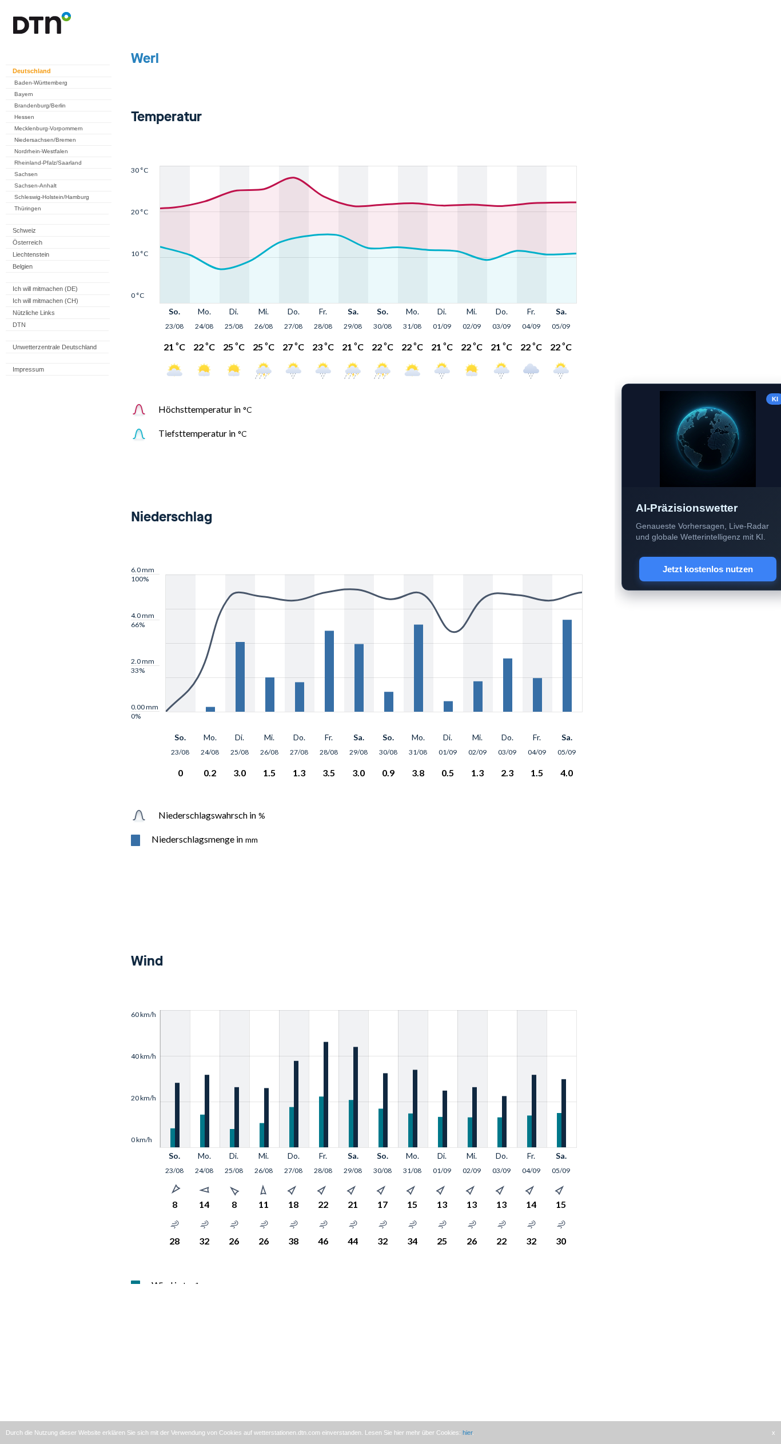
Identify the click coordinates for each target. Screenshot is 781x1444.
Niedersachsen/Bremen (45, 140)
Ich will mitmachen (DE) (45, 288)
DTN (19, 324)
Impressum (28, 369)
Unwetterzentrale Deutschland (55, 347)
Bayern (23, 94)
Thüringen (27, 208)
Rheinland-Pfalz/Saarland (48, 162)
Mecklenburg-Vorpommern (48, 128)
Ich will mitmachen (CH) (45, 300)
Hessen (24, 117)
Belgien (23, 266)
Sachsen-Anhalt (35, 185)
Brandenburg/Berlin (40, 105)
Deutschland (32, 70)
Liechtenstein (31, 254)
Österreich (27, 242)
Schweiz (24, 230)
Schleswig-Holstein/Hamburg (51, 197)
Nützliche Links (34, 312)
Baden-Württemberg (40, 82)
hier (467, 1432)
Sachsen (26, 174)
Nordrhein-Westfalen (41, 151)
